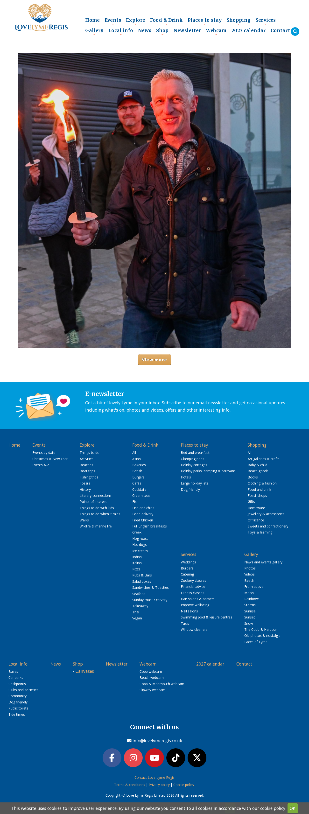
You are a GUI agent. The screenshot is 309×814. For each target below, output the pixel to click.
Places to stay (205, 21)
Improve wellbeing (195, 605)
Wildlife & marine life (96, 526)
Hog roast (140, 538)
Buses (13, 671)
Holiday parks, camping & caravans (208, 471)
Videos (249, 574)
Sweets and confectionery (268, 526)
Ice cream (140, 550)
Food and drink (259, 489)
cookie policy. (273, 808)
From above (253, 586)
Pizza (136, 569)
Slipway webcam (152, 690)
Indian (137, 556)
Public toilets (18, 708)
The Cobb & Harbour (260, 629)
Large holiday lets (194, 483)
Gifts (251, 501)
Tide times (16, 714)
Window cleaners (194, 629)
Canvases (85, 671)
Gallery (94, 32)
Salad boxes (141, 581)
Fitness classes (192, 592)
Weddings (188, 562)
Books (253, 477)
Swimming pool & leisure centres (206, 617)
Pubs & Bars (142, 575)
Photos (250, 568)
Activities (86, 458)
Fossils (85, 483)
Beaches (86, 465)
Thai (135, 612)
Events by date (43, 452)
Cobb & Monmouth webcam (162, 683)
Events (113, 21)
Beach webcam (152, 677)
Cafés (136, 483)
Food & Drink (166, 21)
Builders (187, 568)
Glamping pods (192, 458)
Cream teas (141, 495)
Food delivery (142, 514)
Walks (84, 520)
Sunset (249, 617)
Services (266, 21)
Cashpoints (17, 683)
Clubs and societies (23, 690)
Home (92, 20)
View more (154, 359)
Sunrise (250, 611)
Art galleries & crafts (264, 458)
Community (17, 696)
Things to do (89, 452)
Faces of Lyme (255, 641)
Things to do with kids (97, 507)
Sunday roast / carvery (149, 599)
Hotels (186, 477)
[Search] (295, 31)
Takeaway (140, 605)
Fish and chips (143, 507)
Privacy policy (159, 784)
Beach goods (258, 471)
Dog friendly (190, 489)
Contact (280, 30)
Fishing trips (89, 477)
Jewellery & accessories (266, 514)
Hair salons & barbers (198, 598)
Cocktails (139, 489)
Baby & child (257, 465)
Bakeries (139, 465)
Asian (136, 458)
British (137, 471)
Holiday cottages (194, 465)
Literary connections (96, 495)
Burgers (138, 477)
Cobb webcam (151, 671)
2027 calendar (249, 30)
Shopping (239, 21)
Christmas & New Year (50, 458)
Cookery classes (193, 580)
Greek (136, 532)
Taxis (185, 623)
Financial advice (193, 586)
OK (292, 808)
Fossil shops (257, 495)
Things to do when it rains (100, 514)
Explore (135, 21)
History (85, 489)
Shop (162, 32)
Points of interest (93, 501)
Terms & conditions (129, 784)
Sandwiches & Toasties (150, 587)
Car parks (15, 677)
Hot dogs (139, 544)
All (134, 452)
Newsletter (187, 30)
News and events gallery (263, 562)
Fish (135, 501)
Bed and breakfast (195, 452)
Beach (249, 580)
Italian (137, 563)
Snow (248, 623)
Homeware (256, 507)
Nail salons (189, 611)
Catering (187, 574)
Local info (120, 32)
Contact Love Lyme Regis (154, 777)
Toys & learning (260, 532)
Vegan (137, 618)
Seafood (139, 593)
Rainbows (252, 598)
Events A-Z (40, 465)
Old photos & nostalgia (262, 635)
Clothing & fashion (262, 483)
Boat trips (87, 471)
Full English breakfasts (149, 526)
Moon (249, 592)
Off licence (256, 520)
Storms (250, 605)
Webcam (216, 32)
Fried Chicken (142, 520)
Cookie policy (183, 784)
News (145, 30)
